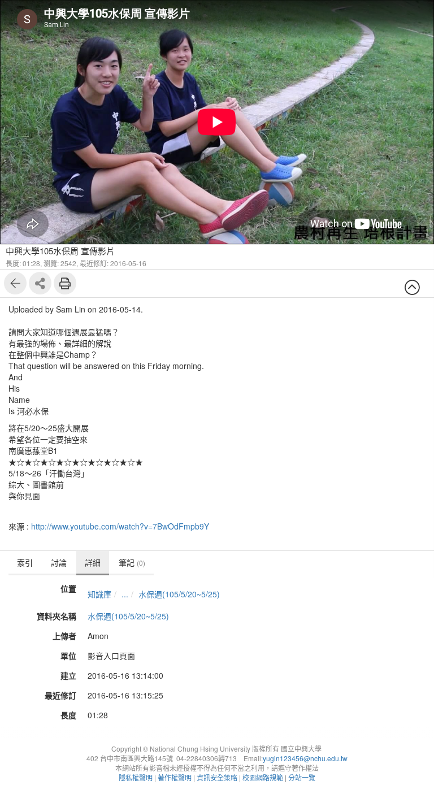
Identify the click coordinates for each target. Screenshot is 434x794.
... (124, 594)
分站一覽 (301, 777)
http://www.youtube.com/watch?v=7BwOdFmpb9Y (120, 526)
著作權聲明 (175, 777)
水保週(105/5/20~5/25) (179, 594)
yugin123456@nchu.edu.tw (305, 758)
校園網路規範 (262, 777)
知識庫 (99, 594)
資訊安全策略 (217, 777)
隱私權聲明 (136, 777)
